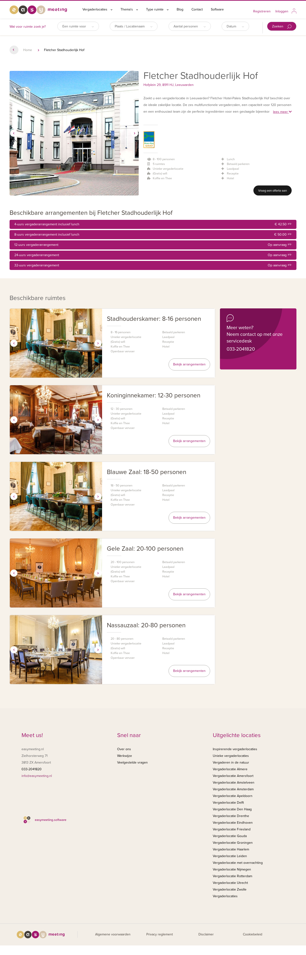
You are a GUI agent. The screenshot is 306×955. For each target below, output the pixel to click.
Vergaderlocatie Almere (230, 769)
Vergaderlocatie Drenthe (231, 816)
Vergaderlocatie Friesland (232, 829)
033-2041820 (241, 349)
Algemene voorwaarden (113, 934)
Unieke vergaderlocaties (231, 756)
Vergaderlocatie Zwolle (229, 889)
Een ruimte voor (74, 26)
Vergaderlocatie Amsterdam (233, 789)
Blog (180, 9)
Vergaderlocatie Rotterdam (232, 876)
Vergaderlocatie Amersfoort (233, 776)
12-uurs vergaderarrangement (152, 245)
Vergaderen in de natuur (231, 762)
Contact (197, 9)
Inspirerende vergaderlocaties (235, 749)
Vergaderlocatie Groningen (233, 843)
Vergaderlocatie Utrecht (230, 883)
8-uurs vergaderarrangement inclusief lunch (152, 234)
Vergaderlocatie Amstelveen (233, 783)
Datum (232, 26)
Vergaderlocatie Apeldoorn (232, 796)
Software (217, 9)
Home (27, 50)
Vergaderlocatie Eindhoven (233, 823)
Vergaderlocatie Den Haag (232, 809)
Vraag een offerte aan (272, 191)
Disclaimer (206, 934)
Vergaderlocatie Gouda (230, 836)
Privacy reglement (159, 934)
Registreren (262, 11)
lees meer (281, 112)
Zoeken (278, 26)
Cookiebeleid (252, 934)
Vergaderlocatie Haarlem (231, 849)
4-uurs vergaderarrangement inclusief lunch (152, 224)
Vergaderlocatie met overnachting (238, 863)
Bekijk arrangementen (189, 364)
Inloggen (281, 11)
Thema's (127, 9)
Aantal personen (186, 26)
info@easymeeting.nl (37, 776)
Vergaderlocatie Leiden (230, 856)
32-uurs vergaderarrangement (152, 265)
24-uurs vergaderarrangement (152, 255)
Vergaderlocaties (95, 9)
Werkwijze (124, 756)
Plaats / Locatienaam (130, 26)
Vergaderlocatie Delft (228, 803)
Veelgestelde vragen (132, 762)
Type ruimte (155, 9)
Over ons (124, 749)
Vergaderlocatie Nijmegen (232, 869)
